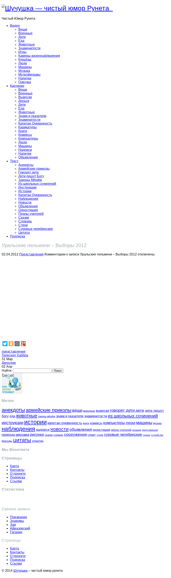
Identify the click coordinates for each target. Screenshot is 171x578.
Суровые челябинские (35, 229)
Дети (22, 37)
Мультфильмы (29, 74)
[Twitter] (5, 343)
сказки (49, 435)
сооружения (75, 434)
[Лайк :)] (2, 335)
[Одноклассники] (11, 343)
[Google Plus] (23, 343)
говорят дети (122, 410)
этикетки (37, 441)
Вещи (22, 29)
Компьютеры (28, 138)
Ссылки (16, 481)
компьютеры (114, 423)
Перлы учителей (31, 214)
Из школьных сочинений (37, 183)
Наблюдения (28, 198)
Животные (26, 44)
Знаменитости (29, 48)
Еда (21, 40)
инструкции (12, 422)
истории (35, 422)
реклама (22, 435)
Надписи (25, 150)
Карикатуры (27, 127)
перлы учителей (121, 429)
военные (89, 410)
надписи (43, 430)
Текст (14, 161)
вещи (77, 410)
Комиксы (25, 135)
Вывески (25, 97)
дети (140, 410)
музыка (157, 423)
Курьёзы (24, 59)
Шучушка (20, 570)
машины (144, 422)
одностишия (101, 429)
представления (13, 351)
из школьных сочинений (133, 415)
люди (130, 423)
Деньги (23, 101)
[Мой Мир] (17, 343)
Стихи (23, 225)
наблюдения (18, 429)
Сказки (23, 217)
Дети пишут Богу (31, 176)
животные (26, 415)
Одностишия (28, 210)
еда (12, 416)
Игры (22, 52)
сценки (146, 435)
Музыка (24, 71)
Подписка (17, 236)
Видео (15, 25)
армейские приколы (48, 410)
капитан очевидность (65, 423)
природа (8, 434)
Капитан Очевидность (35, 123)
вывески (102, 410)
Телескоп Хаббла (15, 355)
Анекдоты (26, 165)
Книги (22, 131)
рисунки (37, 435)
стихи (100, 435)
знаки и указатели (69, 416)
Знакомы (17, 521)
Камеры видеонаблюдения (39, 55)
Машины (25, 67)
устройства (157, 435)
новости (59, 429)
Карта (14, 466)
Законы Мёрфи (30, 180)
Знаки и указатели (32, 116)
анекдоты (13, 410)
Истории (24, 191)
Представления (31, 254)
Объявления (28, 157)
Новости (24, 202)
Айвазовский (20, 528)
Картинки (17, 86)
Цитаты (24, 232)
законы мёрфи (46, 416)
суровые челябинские (123, 435)
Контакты (17, 470)
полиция (136, 430)
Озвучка (24, 82)
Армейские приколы (34, 168)
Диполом (9, 363)
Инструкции (27, 187)
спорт (92, 434)
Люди (22, 63)
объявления (80, 429)
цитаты (22, 440)
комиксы (96, 423)
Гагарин (16, 532)
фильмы (7, 441)
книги (86, 423)
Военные (25, 33)
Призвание (18, 517)
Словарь (25, 221)
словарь (58, 435)
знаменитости (95, 416)
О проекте (18, 473)
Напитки (24, 78)
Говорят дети (28, 172)
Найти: (7, 370)
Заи (13, 524)
